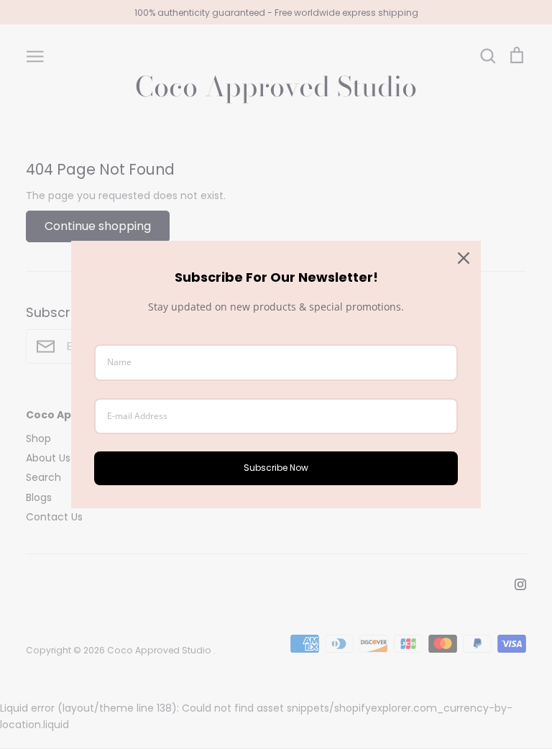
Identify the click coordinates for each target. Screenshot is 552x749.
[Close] (463, 258)
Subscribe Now (276, 467)
